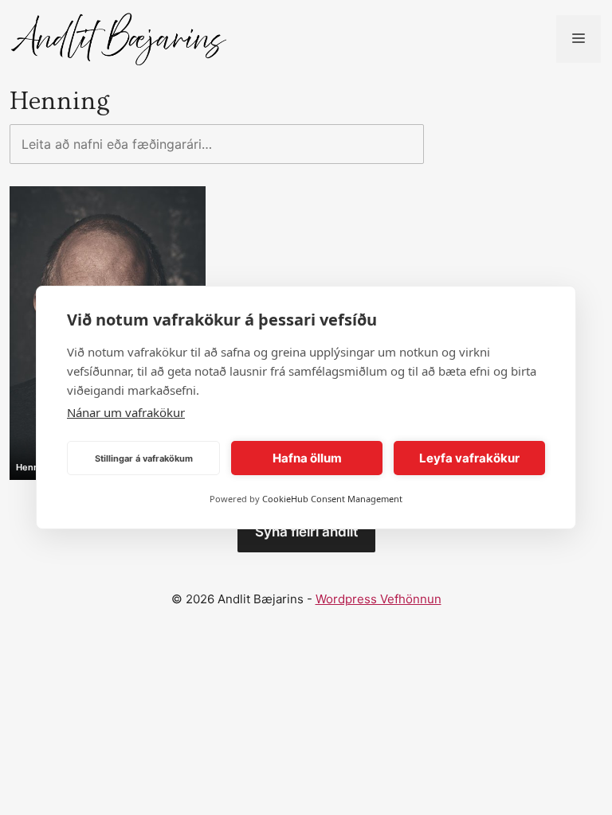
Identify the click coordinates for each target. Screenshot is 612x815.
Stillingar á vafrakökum (144, 458)
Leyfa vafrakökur (469, 458)
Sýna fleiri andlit (306, 532)
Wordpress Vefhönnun (378, 598)
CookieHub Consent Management (332, 499)
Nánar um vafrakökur (126, 412)
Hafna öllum (307, 458)
